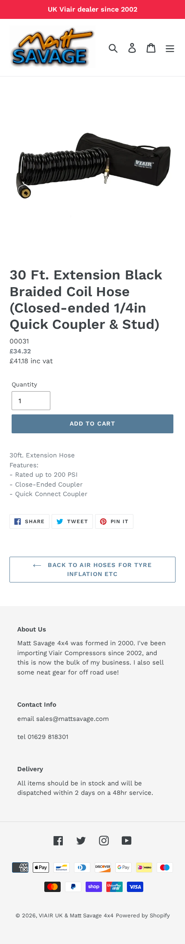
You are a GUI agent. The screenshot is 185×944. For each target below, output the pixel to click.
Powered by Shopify (143, 915)
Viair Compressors (77, 653)
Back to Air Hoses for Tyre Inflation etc (99, 569)
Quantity (24, 384)
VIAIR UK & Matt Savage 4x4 (76, 915)
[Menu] (169, 47)
